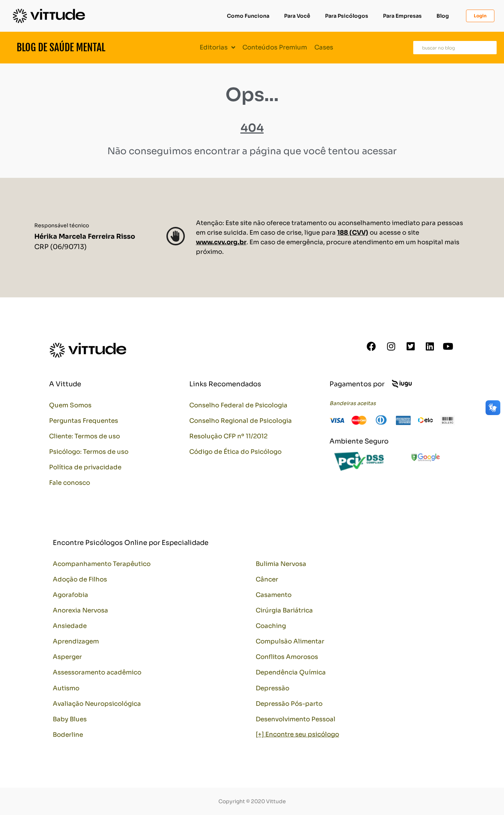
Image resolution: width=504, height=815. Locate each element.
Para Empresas (402, 16)
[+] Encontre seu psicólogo (297, 734)
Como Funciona (248, 16)
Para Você (297, 16)
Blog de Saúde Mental (61, 47)
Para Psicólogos (346, 16)
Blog (442, 16)
